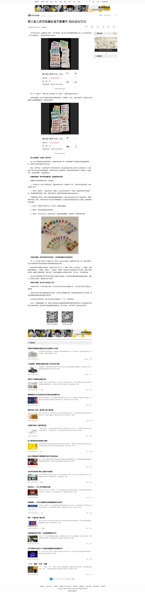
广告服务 (55, 586)
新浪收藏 (43, 16)
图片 (70, 1)
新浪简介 (42, 586)
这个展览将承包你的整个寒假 (37, 441)
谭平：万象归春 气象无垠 (36, 518)
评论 (87, 389)
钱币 (42, 513)
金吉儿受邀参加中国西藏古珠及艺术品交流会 (43, 456)
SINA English (88, 586)
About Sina (48, 586)
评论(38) (86, 374)
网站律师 (81, 586)
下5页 (72, 579)
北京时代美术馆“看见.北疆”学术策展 (40, 471)
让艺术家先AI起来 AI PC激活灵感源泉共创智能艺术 (45, 548)
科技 (61, 1)
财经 (51, 1)
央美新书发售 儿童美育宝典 (37, 425)
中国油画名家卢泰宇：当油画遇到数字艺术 (42, 533)
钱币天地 (50, 16)
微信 (92, 26)
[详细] (55, 353)
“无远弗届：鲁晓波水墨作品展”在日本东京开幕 (43, 364)
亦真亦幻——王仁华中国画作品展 (39, 487)
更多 (79, 1)
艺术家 (42, 528)
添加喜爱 (108, 26)
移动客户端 (104, 1)
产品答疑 (103, 586)
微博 (86, 26)
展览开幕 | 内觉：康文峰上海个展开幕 (40, 410)
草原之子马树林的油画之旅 (37, 379)
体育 (47, 1)
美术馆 (41, 482)
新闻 (42, 1)
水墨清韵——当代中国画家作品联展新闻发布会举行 (45, 502)
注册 (98, 1)
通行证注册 (96, 586)
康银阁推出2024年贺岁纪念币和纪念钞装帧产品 (44, 394)
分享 (103, 26)
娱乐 (56, 1)
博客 (65, 1)
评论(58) (86, 359)
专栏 (74, 1)
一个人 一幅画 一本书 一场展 (37, 564)
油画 (42, 389)
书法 (41, 451)
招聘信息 (75, 586)
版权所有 (75, 590)
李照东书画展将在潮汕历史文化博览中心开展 (43, 348)
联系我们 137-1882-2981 (65, 586)
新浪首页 (37, 1)
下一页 (67, 579)
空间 (98, 26)
